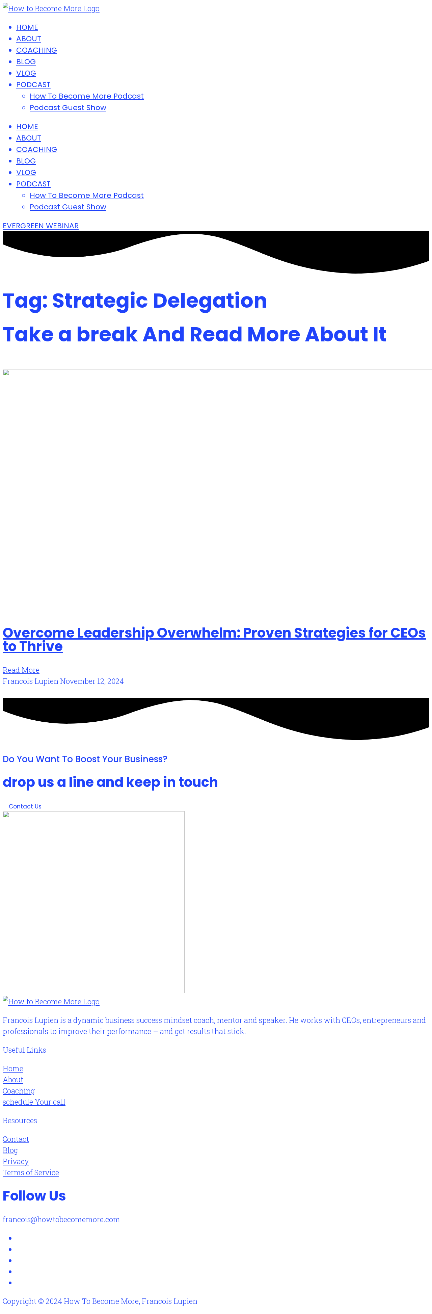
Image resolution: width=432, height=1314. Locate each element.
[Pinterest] (19, 1271)
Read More (21, 670)
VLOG (26, 73)
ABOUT (28, 38)
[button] (5, 364)
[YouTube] (19, 1282)
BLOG (26, 61)
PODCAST (33, 84)
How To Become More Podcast (87, 96)
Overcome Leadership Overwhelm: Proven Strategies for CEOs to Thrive (214, 639)
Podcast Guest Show (68, 107)
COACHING (36, 50)
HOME (27, 27)
